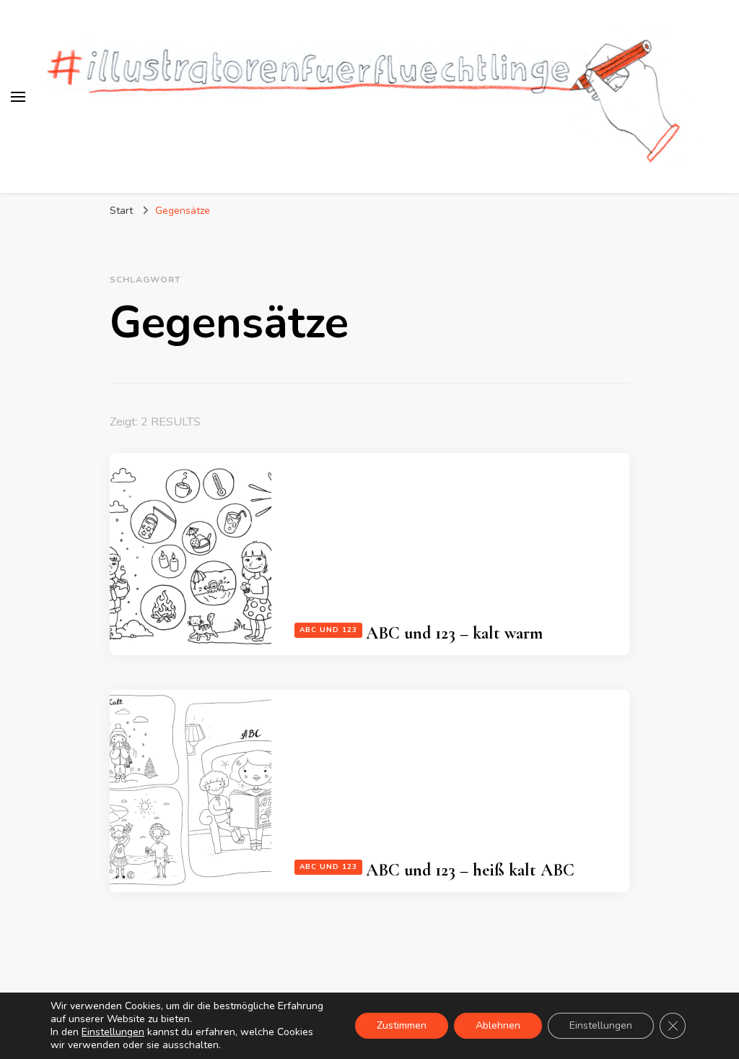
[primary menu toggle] (18, 97)
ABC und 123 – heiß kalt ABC (470, 870)
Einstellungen (113, 1032)
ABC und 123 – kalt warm (454, 633)
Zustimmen (402, 1025)
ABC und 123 (328, 630)
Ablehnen (498, 1025)
